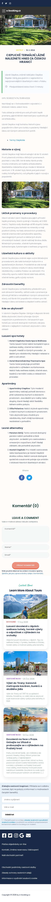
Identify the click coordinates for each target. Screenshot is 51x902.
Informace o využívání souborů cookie (19, 878)
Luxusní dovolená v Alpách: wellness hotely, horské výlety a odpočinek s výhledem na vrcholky (24, 631)
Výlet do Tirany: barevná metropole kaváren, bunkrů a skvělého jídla (24, 686)
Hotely (19, 50)
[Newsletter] (28, 835)
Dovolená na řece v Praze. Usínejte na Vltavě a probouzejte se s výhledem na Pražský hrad (24, 744)
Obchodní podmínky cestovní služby (19, 867)
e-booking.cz (24, 895)
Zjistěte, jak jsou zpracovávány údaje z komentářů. (22, 573)
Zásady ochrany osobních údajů (16, 872)
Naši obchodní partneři (12, 855)
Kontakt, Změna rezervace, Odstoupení (20, 849)
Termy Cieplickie (17, 140)
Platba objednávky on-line (14, 844)
